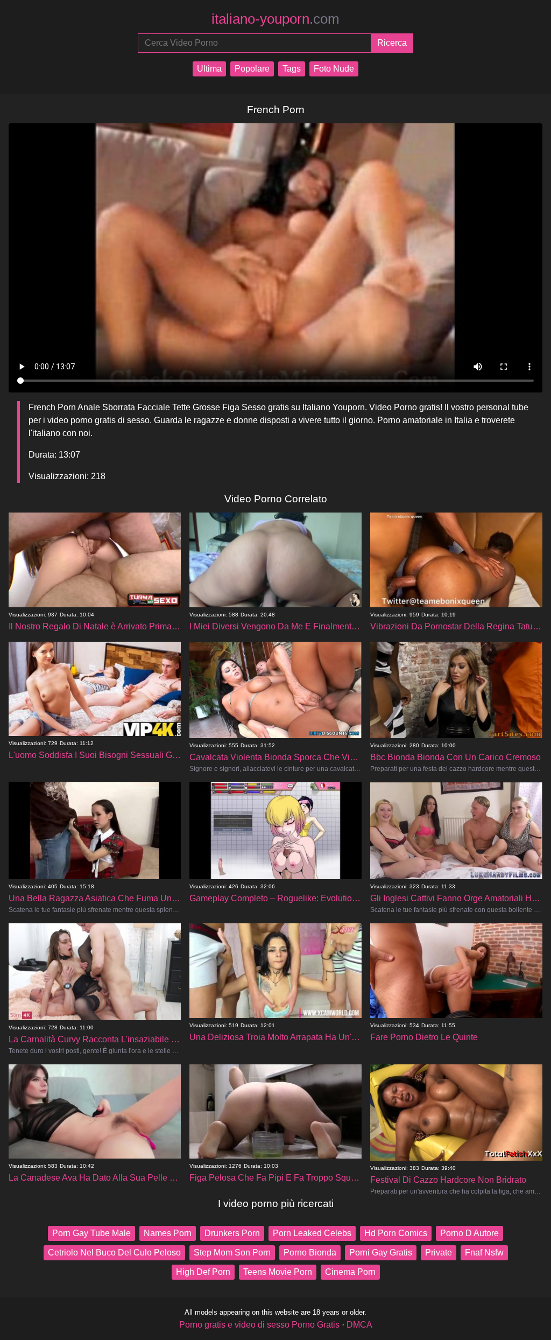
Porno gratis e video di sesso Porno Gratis (259, 1324)
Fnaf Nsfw (484, 1252)
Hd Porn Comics (395, 1233)
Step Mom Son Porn (232, 1252)
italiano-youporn (275, 18)
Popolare (252, 68)
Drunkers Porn (232, 1233)
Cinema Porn (350, 1271)
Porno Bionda (310, 1252)
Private (438, 1252)
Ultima (209, 68)
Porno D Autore (469, 1233)
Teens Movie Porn (277, 1271)
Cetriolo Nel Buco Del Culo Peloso (114, 1252)
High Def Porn (203, 1271)
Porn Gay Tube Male (91, 1233)
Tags (291, 68)
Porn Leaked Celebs (312, 1233)
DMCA (359, 1324)
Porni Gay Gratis (380, 1252)
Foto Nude (334, 68)
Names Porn (168, 1233)
